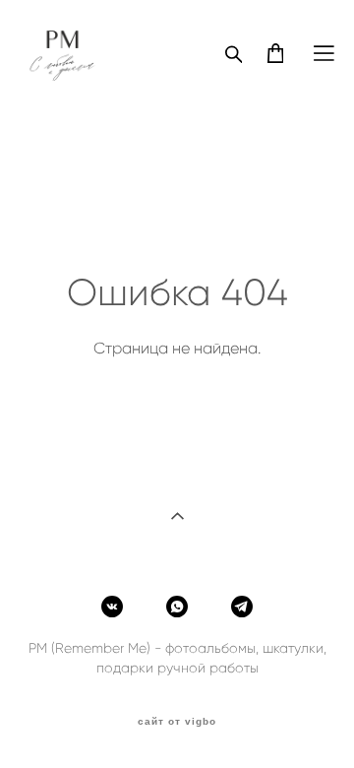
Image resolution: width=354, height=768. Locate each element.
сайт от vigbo (177, 722)
